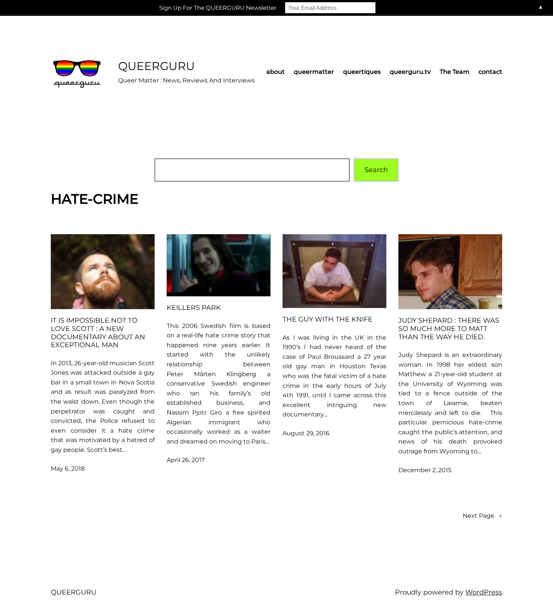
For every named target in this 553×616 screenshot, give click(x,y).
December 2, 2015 (424, 470)
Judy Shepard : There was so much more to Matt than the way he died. (448, 329)
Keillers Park (194, 308)
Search (376, 170)
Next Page (482, 515)
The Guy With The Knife (327, 319)
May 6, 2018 (68, 468)
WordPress (483, 592)
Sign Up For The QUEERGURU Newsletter (217, 7)
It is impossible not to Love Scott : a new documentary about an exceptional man (98, 333)
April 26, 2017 (186, 460)
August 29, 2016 (306, 433)
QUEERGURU (156, 66)
